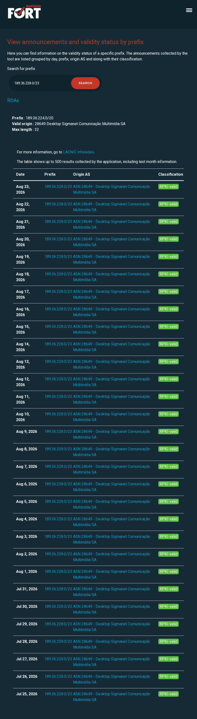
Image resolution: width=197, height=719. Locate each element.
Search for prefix (21, 68)
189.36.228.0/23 (58, 186)
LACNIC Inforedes (78, 152)
